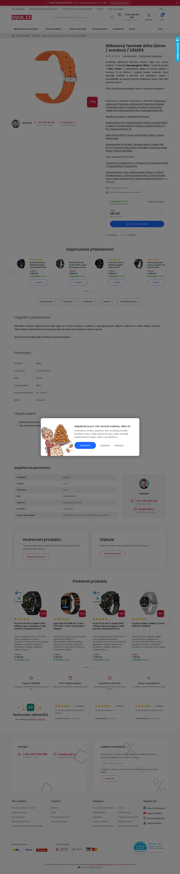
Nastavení (119, 445)
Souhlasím (85, 445)
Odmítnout (105, 445)
